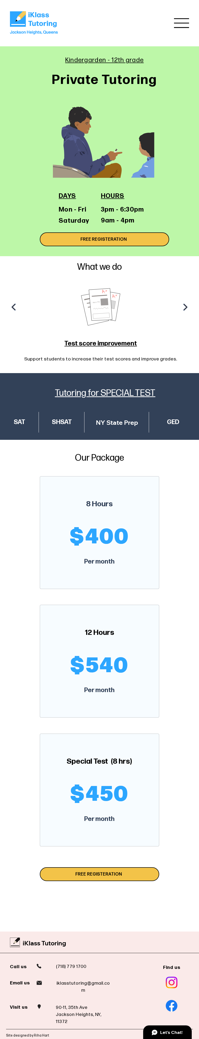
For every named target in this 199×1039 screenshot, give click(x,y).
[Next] (185, 307)
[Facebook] (171, 1006)
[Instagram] (171, 982)
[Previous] (13, 307)
